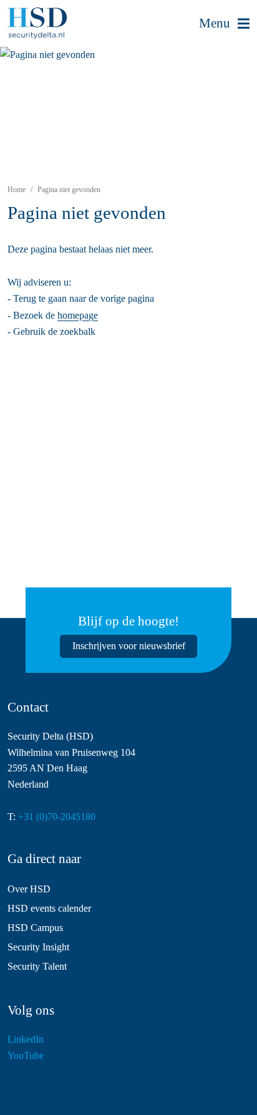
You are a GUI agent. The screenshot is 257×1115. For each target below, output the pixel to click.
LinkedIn (25, 1039)
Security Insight (38, 947)
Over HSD (29, 889)
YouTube (25, 1055)
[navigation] (224, 24)
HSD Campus (35, 928)
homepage (77, 315)
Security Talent (37, 966)
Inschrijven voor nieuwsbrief (128, 646)
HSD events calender (49, 908)
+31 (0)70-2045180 (56, 817)
